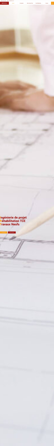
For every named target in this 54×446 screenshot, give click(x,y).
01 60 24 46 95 (4, 0)
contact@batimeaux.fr (11, 0)
